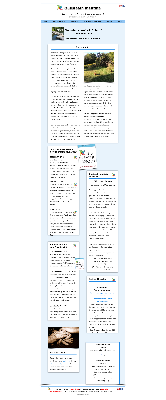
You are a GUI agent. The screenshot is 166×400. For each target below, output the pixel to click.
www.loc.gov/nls (65, 277)
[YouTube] (120, 6)
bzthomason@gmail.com (101, 258)
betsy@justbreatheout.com (102, 261)
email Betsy (66, 361)
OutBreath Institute (82, 8)
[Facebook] (124, 6)
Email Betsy (54, 254)
